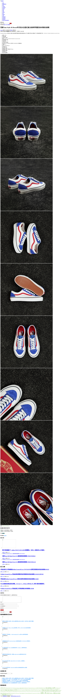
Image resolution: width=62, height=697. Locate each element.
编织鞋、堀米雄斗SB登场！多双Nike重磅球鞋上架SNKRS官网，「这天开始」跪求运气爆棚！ (18, 621)
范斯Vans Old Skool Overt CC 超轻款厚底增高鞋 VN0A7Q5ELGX (19, 562)
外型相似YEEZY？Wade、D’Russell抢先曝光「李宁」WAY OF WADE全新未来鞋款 (16, 627)
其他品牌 (3, 16)
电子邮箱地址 (3, 606)
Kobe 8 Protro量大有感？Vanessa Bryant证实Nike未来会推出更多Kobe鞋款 (14, 667)
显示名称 (2, 604)
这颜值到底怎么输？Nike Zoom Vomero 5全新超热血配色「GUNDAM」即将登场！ (16, 681)
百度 (11, 696)
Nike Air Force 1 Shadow (38, 690)
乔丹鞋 (3, 6)
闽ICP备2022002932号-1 (17, 696)
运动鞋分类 (2, 673)
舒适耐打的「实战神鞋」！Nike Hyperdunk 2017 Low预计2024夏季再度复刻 (15, 634)
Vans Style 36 (35, 693)
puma (18, 693)
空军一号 (45, 693)
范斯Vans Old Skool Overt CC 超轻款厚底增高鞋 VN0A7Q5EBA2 (18, 556)
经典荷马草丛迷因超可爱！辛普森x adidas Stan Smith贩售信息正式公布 (14, 654)
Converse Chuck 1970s (18, 688)
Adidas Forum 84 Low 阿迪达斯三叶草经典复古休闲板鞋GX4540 (17, 588)
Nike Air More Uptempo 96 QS (23, 691)
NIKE (2, 690)
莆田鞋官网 (5, 696)
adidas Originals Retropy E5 (41, 687)
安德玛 (3, 12)
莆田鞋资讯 (4, 4)
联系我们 (3, 19)
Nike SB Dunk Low (5, 693)
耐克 (3, 5)
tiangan (1, 30)
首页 (4, 24)
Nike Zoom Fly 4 (13, 693)
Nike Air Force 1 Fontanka (21, 690)
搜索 (10, 23)
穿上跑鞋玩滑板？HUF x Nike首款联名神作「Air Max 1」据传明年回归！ (14, 647)
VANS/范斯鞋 (7, 24)
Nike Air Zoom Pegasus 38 (37, 691)
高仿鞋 (11, 694)
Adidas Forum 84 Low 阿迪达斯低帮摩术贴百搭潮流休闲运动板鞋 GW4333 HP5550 (22, 574)
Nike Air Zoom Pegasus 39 (47, 691)
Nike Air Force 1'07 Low (50, 690)
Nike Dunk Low (56, 691)
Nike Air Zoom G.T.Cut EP (30, 691)
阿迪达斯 (3, 7)
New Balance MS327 (50, 688)
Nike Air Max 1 (4, 691)
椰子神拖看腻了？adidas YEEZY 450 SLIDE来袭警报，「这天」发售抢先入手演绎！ (23, 550)
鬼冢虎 (3, 14)
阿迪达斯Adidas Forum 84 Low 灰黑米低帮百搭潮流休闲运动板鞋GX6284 (20, 579)
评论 (1, 602)
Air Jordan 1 (50, 687)
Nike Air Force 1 (11, 690)
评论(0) (11, 30)
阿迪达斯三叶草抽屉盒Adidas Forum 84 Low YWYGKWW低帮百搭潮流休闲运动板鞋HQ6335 (25, 569)
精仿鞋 (51, 693)
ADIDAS (2, 687)
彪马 (3, 13)
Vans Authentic (23, 693)
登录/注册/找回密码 (5, 20)
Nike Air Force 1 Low (30, 690)
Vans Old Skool (29, 693)
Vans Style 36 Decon (5, 525)
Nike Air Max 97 (10, 691)
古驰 (3, 15)
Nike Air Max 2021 (15, 691)
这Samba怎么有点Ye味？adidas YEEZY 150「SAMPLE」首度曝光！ (13, 660)
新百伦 (3, 8)
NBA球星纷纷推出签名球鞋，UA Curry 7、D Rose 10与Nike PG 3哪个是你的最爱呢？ (23, 583)
